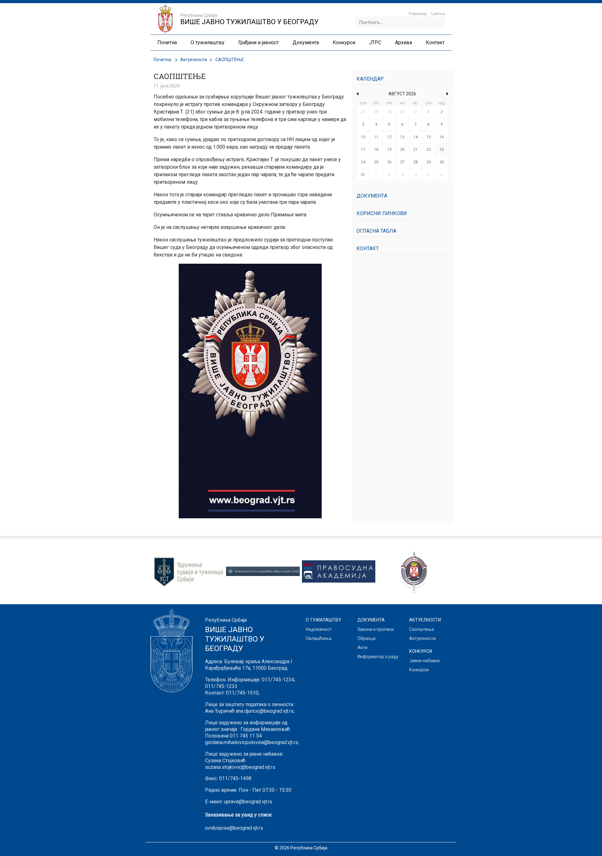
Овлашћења (318, 638)
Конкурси (419, 669)
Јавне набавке (424, 660)
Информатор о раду (378, 656)
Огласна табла (376, 231)
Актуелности (193, 59)
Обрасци (366, 638)
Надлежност (319, 629)
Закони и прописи (375, 629)
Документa (371, 196)
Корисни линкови (381, 213)
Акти (362, 647)
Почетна (162, 59)
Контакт (367, 248)
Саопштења (421, 629)
